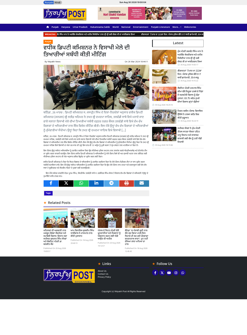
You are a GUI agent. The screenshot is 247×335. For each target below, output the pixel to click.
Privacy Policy (104, 277)
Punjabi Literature (160, 27)
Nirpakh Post (121, 291)
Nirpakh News (54, 61)
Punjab (55, 27)
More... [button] (176, 27)
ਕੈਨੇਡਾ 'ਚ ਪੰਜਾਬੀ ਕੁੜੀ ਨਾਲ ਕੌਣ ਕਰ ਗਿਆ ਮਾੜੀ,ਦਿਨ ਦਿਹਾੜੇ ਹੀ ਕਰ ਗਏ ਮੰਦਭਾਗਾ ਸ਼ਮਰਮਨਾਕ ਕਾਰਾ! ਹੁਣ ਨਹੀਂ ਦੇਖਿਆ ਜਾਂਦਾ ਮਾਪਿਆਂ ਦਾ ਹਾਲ (136, 237)
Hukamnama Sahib (100, 27)
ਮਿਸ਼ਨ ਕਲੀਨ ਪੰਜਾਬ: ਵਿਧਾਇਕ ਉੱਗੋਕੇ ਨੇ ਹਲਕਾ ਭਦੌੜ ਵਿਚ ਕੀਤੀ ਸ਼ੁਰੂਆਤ (190, 115)
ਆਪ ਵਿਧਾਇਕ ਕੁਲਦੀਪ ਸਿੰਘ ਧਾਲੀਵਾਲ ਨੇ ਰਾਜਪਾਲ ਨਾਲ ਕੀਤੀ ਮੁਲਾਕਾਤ (82, 233)
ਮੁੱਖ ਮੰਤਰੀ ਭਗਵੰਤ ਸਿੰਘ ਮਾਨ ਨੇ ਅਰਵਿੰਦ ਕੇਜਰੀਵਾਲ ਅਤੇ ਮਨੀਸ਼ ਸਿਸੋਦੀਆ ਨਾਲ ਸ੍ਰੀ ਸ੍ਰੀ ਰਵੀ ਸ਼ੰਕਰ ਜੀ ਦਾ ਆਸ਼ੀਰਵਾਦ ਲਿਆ (79, 34)
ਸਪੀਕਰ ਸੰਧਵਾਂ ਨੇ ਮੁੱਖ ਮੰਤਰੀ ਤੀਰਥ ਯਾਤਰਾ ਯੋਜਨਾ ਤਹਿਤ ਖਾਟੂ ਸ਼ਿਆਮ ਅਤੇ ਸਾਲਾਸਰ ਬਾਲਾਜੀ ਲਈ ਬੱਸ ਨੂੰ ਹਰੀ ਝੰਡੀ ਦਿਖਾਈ (190, 135)
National (125, 27)
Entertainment (140, 27)
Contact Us (103, 274)
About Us (102, 271)
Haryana (65, 27)
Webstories (190, 27)
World (115, 27)
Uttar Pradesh (80, 27)
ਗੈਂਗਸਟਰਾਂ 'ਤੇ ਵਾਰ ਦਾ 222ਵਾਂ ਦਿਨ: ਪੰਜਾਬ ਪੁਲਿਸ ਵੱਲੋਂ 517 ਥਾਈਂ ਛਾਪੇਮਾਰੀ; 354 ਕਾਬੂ (162, 34)
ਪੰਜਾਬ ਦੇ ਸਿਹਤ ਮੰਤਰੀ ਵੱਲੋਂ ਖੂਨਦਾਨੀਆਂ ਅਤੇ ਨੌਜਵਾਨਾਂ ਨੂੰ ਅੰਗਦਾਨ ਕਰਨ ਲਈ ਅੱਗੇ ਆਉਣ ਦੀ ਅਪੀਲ (109, 234)
